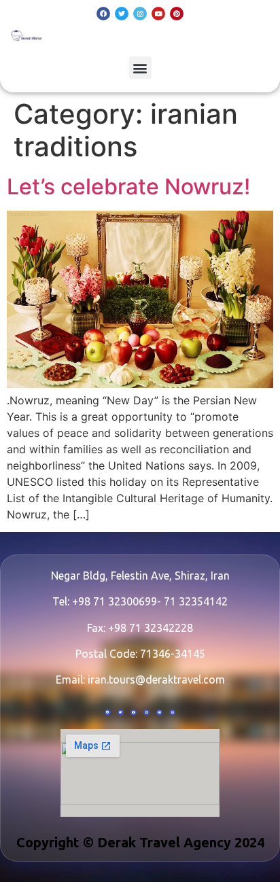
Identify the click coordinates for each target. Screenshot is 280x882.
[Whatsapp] (172, 712)
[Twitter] (121, 13)
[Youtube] (158, 13)
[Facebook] (103, 13)
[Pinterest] (176, 13)
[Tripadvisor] (159, 712)
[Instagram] (140, 13)
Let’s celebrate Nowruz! (128, 186)
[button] (140, 67)
